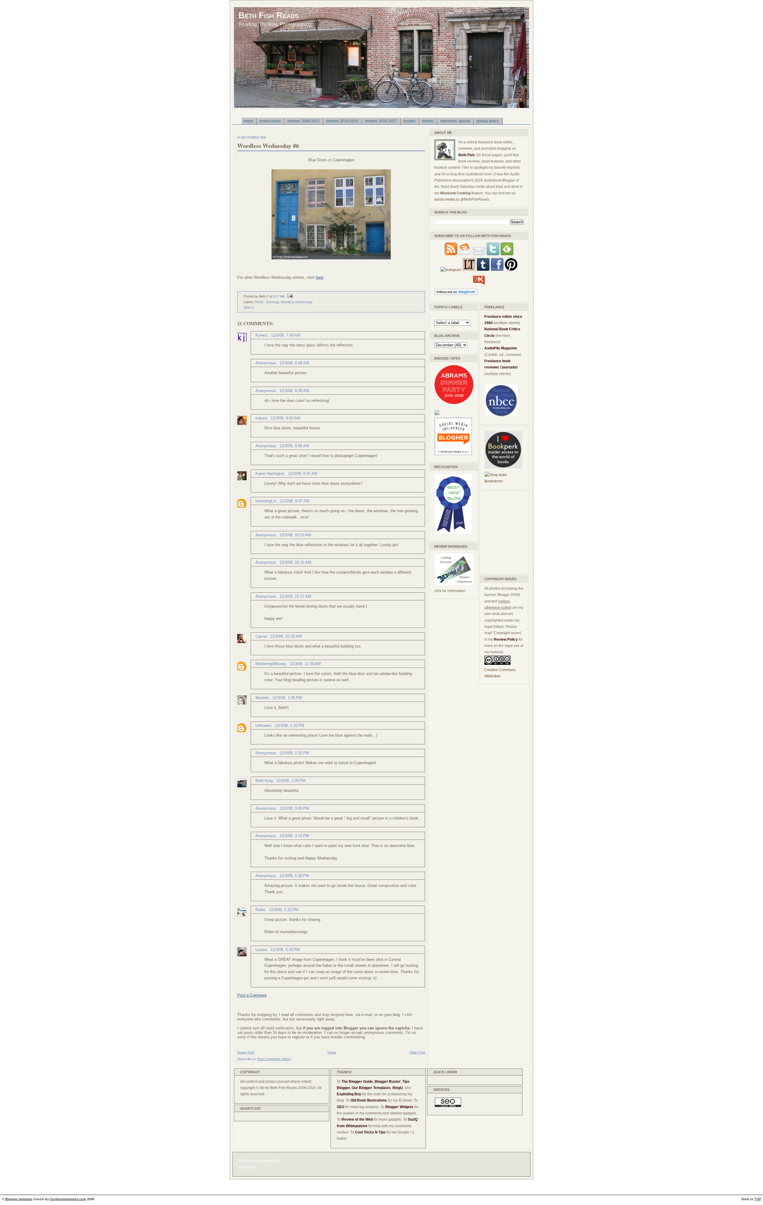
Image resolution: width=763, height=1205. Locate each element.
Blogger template (18, 1199)
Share (248, 307)
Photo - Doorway (267, 302)
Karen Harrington (269, 473)
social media (444, 199)
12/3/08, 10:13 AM (295, 535)
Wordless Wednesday (297, 302)
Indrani (261, 418)
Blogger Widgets (399, 1107)
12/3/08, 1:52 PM (294, 753)
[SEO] (448, 1106)
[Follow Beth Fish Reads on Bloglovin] (456, 294)
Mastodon (247, 1167)
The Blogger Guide (357, 1081)
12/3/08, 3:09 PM (294, 808)
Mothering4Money (270, 664)
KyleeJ (261, 335)
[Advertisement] (502, 531)
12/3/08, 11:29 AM (305, 664)
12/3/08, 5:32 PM (283, 909)
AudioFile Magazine (500, 348)
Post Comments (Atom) (274, 1059)
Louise (261, 949)
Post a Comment (251, 995)
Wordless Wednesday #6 (268, 145)
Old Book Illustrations (369, 1100)
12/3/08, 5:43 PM (285, 949)
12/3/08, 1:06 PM (287, 698)
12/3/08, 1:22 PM (289, 725)
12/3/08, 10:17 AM (295, 596)
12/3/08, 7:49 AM (285, 335)
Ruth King (263, 780)
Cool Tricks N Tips (370, 1132)
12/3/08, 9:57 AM (294, 501)
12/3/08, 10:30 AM (286, 636)
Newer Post (245, 1052)
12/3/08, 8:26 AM (294, 390)
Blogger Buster (388, 1081)
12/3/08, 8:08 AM (294, 363)
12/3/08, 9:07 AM (302, 473)
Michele (262, 698)
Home (332, 1052)
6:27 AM (279, 296)
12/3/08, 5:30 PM (294, 875)
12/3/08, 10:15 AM (295, 562)
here (319, 277)
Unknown (263, 725)
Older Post (417, 1052)
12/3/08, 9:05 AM (294, 446)
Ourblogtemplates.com (68, 1199)
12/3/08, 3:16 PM (294, 836)
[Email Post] (289, 296)
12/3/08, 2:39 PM (290, 780)
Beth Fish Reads (268, 15)
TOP (757, 1199)
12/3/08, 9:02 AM (285, 418)
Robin (260, 909)
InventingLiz (265, 501)
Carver (260, 636)
